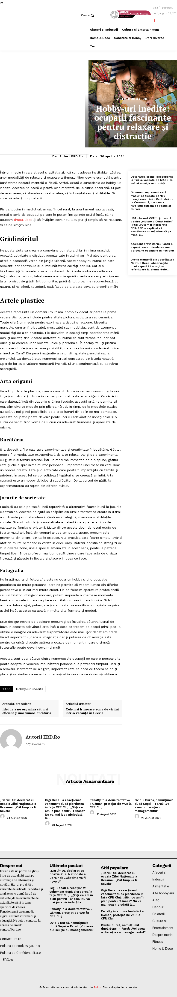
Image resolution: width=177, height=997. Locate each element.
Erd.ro (97, 987)
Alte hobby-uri (133, 99)
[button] (88, 15)
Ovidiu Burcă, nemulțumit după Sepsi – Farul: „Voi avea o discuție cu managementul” (154, 805)
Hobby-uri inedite (30, 689)
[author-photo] (3, 817)
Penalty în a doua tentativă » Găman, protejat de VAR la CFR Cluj (111, 803)
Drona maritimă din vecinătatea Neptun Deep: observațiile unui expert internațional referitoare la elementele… (152, 264)
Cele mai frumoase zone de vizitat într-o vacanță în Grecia (92, 711)
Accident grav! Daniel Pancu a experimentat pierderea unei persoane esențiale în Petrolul (152, 247)
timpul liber (22, 220)
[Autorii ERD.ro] (11, 740)
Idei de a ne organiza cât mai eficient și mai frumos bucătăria (26, 711)
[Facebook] (155, 20)
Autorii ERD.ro (71, 156)
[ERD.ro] (130, 15)
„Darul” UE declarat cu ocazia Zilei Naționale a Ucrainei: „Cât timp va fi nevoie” (18, 805)
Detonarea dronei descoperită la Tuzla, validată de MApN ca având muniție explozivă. (152, 180)
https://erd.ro (35, 744)
